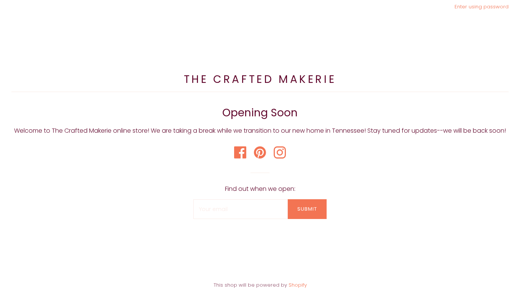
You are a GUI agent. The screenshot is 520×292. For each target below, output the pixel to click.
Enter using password (482, 6)
